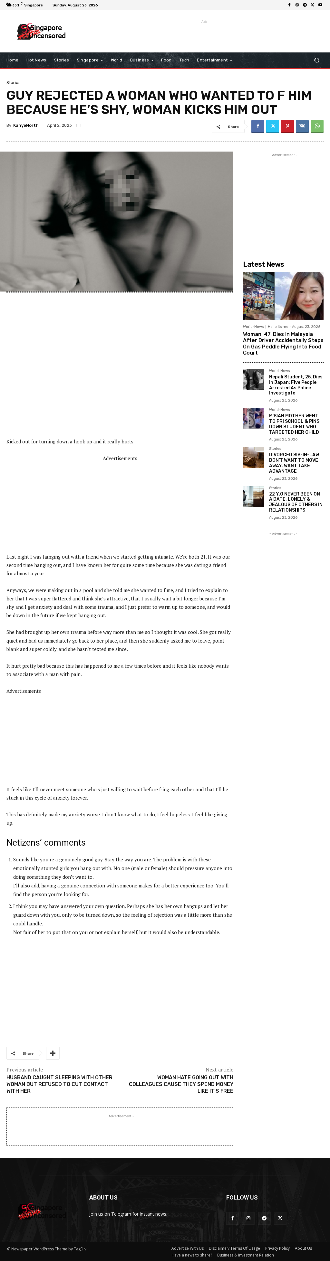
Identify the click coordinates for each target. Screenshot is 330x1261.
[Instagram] (297, 5)
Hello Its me (278, 327)
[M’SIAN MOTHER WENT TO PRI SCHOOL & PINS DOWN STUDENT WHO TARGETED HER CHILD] (253, 418)
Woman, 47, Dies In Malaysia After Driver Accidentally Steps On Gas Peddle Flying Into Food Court (283, 343)
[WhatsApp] (317, 126)
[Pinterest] (287, 126)
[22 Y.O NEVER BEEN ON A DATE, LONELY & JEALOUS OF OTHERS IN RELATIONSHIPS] (253, 496)
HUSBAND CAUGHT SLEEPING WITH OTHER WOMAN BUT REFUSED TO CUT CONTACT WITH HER (59, 1084)
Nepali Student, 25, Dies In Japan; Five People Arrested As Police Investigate (296, 385)
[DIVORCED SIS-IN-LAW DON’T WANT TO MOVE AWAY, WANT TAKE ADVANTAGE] (253, 457)
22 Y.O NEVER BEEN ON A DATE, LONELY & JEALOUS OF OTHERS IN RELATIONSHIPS (296, 502)
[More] (53, 1053)
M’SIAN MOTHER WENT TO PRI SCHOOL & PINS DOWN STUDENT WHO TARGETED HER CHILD (294, 424)
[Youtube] (320, 5)
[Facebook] (289, 5)
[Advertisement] (161, 34)
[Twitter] (312, 5)
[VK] (302, 126)
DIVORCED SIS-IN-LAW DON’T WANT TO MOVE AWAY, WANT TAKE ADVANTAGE (294, 463)
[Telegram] (305, 5)
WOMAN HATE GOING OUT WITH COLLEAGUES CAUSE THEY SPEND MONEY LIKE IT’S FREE (181, 1084)
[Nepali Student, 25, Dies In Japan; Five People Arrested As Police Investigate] (253, 379)
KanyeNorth (26, 125)
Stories (13, 82)
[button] (316, 60)
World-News (253, 327)
